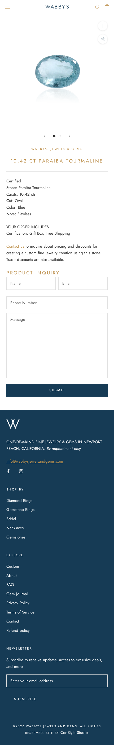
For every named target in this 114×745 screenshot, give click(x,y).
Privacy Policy (17, 603)
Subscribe (25, 699)
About (11, 576)
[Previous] (44, 136)
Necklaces (15, 528)
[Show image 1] (54, 136)
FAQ (10, 585)
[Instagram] (21, 471)
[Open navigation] (7, 7)
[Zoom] (102, 25)
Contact (12, 621)
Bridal (11, 519)
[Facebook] (8, 471)
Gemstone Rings (20, 509)
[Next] (70, 136)
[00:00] (57, 70)
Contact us (15, 246)
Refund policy (18, 630)
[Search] (97, 6)
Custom (12, 566)
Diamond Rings (19, 500)
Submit (57, 390)
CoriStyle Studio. (74, 732)
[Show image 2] (60, 136)
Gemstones (15, 537)
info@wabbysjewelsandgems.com (34, 461)
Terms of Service (20, 612)
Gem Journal (17, 594)
